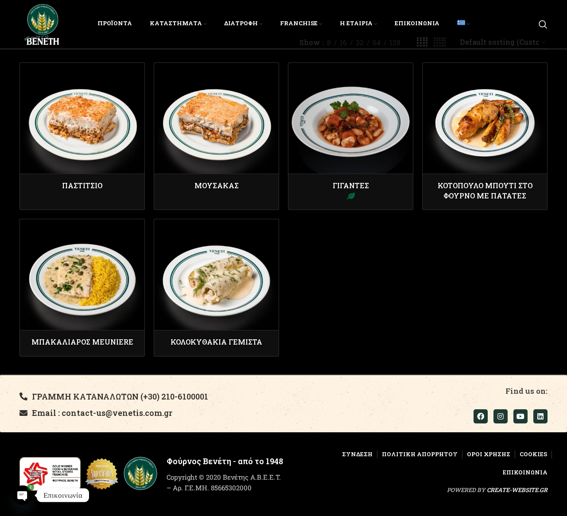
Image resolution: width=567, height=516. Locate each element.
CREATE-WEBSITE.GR (517, 490)
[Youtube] (520, 416)
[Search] (543, 24)
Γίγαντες (351, 185)
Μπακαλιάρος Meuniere (82, 341)
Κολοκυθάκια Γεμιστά (216, 341)
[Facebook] (481, 416)
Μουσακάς (216, 185)
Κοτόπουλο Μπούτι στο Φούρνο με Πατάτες (485, 190)
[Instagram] (500, 416)
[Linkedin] (540, 416)
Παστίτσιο (82, 185)
